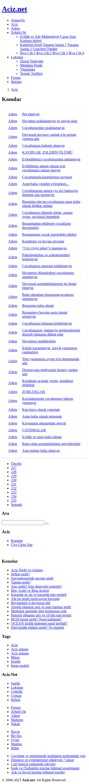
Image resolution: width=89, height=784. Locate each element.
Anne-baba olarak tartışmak (42, 416)
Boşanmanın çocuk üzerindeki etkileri (49, 234)
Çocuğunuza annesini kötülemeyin (47, 266)
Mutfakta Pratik (31, 65)
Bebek (15, 700)
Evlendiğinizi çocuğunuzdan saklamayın (51, 159)
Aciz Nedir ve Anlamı (27, 570)
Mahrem (17, 720)
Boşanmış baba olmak (38, 306)
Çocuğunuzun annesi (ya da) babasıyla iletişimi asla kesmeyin (50, 193)
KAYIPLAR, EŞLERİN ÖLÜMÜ (47, 152)
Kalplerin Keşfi (31, 45)
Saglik (15, 683)
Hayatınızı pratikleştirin (39, 341)
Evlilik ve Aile (30, 37)
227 (13, 468)
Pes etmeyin (30, 114)
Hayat (15, 732)
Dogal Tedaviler (31, 61)
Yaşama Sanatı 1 (55, 45)
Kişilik (16, 661)
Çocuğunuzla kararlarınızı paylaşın (47, 177)
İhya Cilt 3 (60, 53)
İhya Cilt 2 (44, 53)
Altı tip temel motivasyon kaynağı (35, 599)
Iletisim (16, 82)
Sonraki (16, 505)
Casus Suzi (68, 37)
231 (13, 484)
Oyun (15, 740)
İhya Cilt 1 (27, 53)
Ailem (15, 28)
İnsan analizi (20, 666)
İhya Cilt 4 (76, 53)
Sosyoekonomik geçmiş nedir (32, 578)
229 (13, 476)
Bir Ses (16, 736)
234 (13, 496)
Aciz (14, 24)
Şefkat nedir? (20, 574)
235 (13, 500)
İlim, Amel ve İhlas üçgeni (30, 591)
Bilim (15, 748)
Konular (17, 541)
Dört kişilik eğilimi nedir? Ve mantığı (37, 627)
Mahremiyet (50, 37)
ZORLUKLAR (33, 392)
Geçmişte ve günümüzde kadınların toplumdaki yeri (48, 756)
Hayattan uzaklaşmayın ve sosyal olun (49, 121)
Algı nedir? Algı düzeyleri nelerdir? (36, 586)
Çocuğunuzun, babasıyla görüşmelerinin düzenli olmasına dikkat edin (51, 332)
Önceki (16, 464)
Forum (16, 78)
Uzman (16, 696)
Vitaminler (27, 69)
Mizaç (15, 657)
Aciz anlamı (19, 649)
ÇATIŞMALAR (34, 430)
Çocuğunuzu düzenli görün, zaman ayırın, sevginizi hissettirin (47, 215)
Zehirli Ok (18, 712)
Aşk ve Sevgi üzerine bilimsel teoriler (38, 772)
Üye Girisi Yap (21, 545)
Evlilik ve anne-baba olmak (42, 437)
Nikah (15, 724)
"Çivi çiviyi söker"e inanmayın (44, 248)
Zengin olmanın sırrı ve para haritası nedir (41, 607)
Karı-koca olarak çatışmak (41, 409)
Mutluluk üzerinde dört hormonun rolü (38, 611)
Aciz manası (20, 653)
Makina (16, 744)
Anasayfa (18, 20)
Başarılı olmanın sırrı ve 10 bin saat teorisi (41, 615)
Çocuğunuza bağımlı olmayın (43, 145)
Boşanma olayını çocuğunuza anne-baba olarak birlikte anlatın (51, 204)
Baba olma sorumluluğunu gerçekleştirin (51, 444)
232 (13, 488)
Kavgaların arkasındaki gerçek (44, 423)
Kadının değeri (31, 41)
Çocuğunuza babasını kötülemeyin (47, 323)
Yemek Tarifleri (31, 73)
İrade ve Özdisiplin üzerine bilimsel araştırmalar (45, 768)
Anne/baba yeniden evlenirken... (45, 184)
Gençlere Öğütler (45, 49)
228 (13, 472)
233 (13, 492)
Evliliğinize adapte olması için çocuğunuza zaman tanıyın (43, 168)
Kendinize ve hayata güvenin (43, 241)
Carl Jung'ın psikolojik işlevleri (33, 764)
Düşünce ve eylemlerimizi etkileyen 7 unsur (42, 760)
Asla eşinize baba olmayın (41, 451)
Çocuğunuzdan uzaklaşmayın (43, 128)
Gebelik (16, 691)
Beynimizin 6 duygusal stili (30, 603)
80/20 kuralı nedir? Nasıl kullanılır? (36, 619)
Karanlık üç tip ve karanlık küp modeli (38, 595)
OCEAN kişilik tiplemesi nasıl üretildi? (39, 623)
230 (13, 480)
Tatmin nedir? (21, 582)
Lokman (17, 687)
